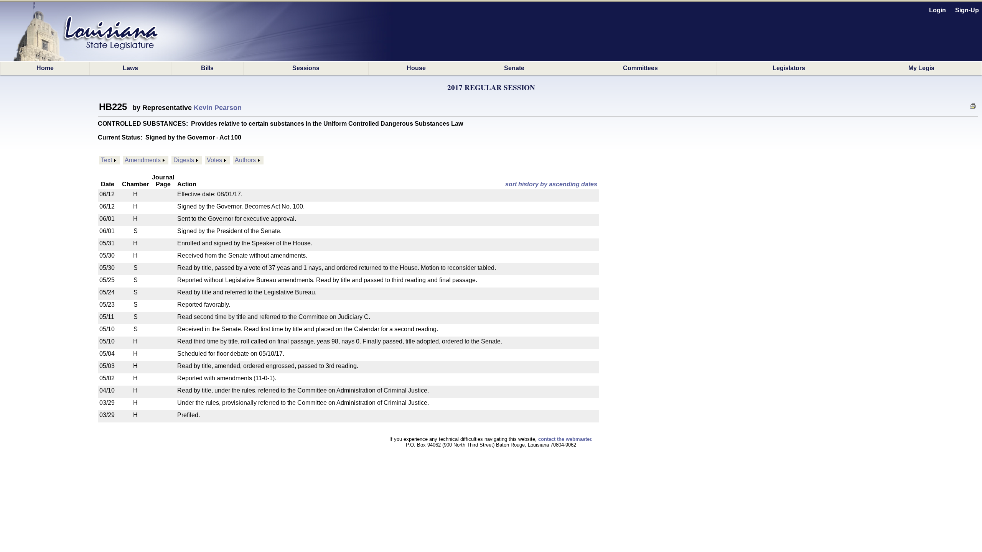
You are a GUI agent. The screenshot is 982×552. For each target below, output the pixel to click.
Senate (514, 68)
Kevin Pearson (218, 108)
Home (45, 68)
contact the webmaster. (565, 439)
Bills (207, 68)
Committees (640, 68)
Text (106, 160)
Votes (214, 160)
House (416, 68)
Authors (245, 160)
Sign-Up (967, 10)
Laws (130, 68)
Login (937, 10)
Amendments (143, 160)
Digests (183, 160)
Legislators (789, 68)
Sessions (306, 68)
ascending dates (573, 184)
